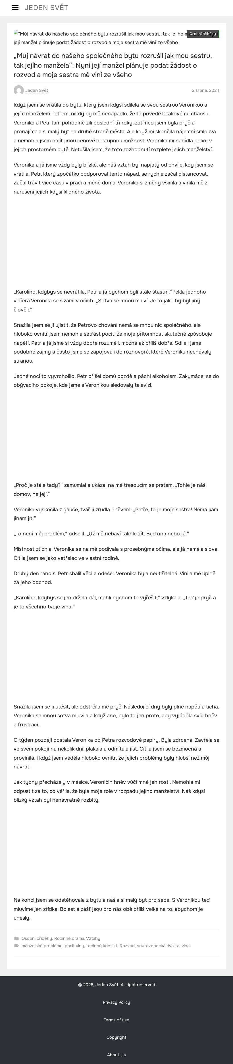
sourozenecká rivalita (158, 946)
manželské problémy (42, 946)
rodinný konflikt (101, 946)
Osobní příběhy (203, 34)
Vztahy (93, 938)
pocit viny (74, 946)
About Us (116, 1055)
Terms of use (116, 1020)
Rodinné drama (69, 938)
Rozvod (127, 946)
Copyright (116, 1037)
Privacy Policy (116, 1002)
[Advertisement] (116, 242)
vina (186, 946)
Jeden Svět (46, 7)
